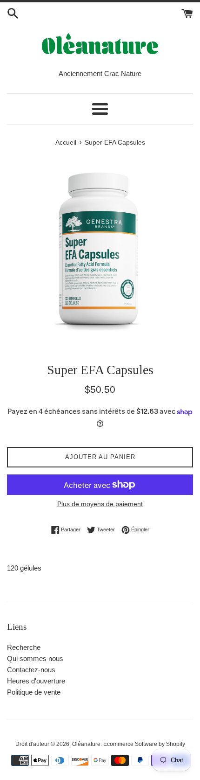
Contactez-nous (31, 670)
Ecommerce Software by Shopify (144, 744)
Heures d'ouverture (36, 681)
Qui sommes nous (35, 658)
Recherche (23, 647)
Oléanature (86, 744)
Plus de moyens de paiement (100, 504)
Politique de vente (33, 692)
